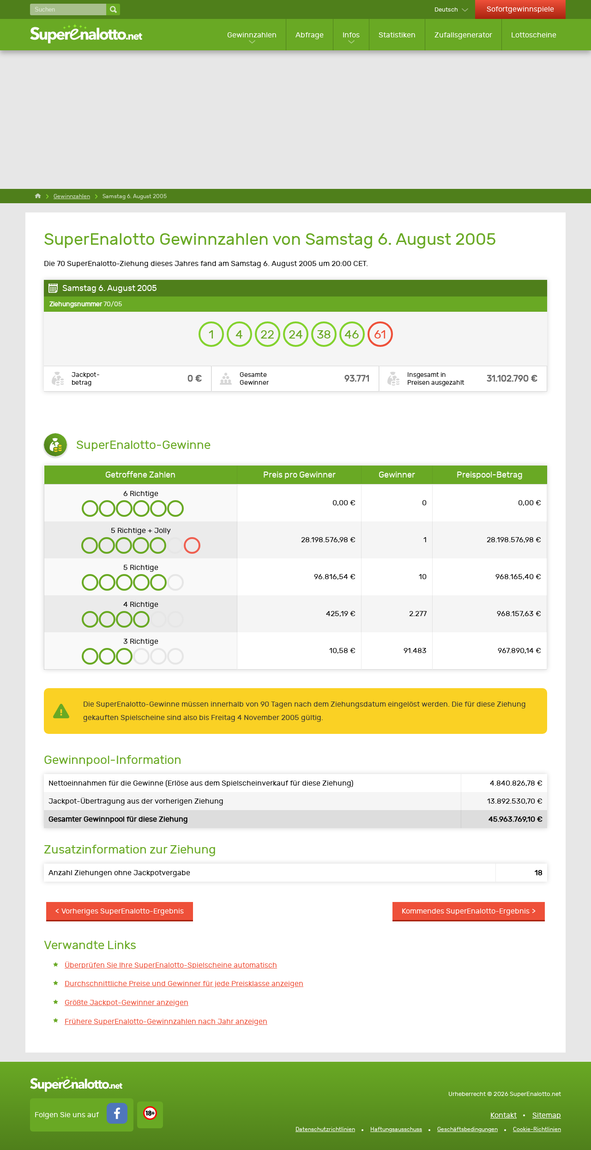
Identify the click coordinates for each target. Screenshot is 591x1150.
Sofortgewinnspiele (520, 9)
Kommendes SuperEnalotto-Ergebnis (466, 911)
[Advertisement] (295, 119)
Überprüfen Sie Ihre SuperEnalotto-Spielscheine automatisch (171, 965)
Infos (351, 34)
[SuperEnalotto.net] (92, 34)
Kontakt (503, 1115)
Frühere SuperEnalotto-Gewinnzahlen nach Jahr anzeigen (166, 1021)
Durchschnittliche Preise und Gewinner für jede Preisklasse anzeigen (184, 983)
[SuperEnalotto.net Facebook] (117, 1121)
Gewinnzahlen (252, 34)
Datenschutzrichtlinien (325, 1129)
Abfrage (310, 34)
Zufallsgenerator (463, 34)
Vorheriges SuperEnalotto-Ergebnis (122, 911)
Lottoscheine (533, 34)
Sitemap (546, 1115)
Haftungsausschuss (396, 1129)
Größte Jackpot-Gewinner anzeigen (126, 1002)
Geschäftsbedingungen (467, 1129)
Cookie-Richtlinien (537, 1129)
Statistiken (397, 34)
